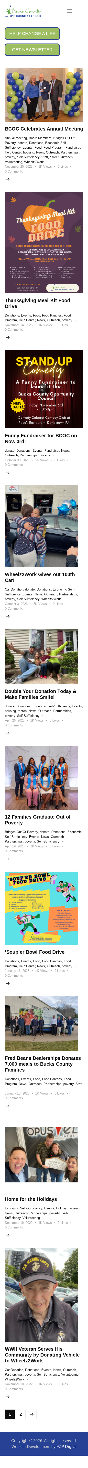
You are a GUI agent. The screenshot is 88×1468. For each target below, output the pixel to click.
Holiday (61, 1208)
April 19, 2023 (14, 846)
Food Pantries (52, 315)
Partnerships (70, 152)
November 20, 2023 (19, 166)
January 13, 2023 (17, 971)
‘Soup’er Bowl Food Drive (35, 952)
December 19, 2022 (19, 1223)
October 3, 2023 (16, 604)
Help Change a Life (32, 33)
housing (28, 152)
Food (38, 147)
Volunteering (13, 162)
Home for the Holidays (31, 1199)
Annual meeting (16, 138)
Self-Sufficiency (28, 157)
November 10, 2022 (19, 1384)
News (40, 152)
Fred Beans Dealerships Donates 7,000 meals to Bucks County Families (43, 1064)
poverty (10, 157)
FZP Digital (66, 1447)
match (22, 711)
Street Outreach (61, 157)
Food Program (54, 147)
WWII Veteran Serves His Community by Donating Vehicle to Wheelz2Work (42, 1354)
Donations (36, 143)
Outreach (52, 152)
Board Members (40, 138)
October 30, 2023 (17, 460)
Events (27, 147)
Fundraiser (73, 147)
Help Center (13, 152)
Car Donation (14, 589)
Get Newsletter (32, 49)
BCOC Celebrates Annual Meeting (44, 128)
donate (22, 143)
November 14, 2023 (19, 325)
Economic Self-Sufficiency (51, 706)
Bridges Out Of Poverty (21, 832)
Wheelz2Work (34, 162)
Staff (44, 157)
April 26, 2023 (14, 720)
